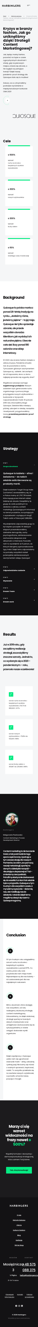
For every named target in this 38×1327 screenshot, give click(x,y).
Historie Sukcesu (19, 1220)
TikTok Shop (19, 1245)
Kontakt (20, 1294)
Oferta (19, 1225)
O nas (19, 1215)
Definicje (19, 1240)
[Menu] (28, 5)
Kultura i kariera (19, 1230)
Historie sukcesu (16, 16)
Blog (19, 1235)
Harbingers (11, 6)
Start (4, 16)
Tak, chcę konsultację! (19, 1170)
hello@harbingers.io (29, 1275)
